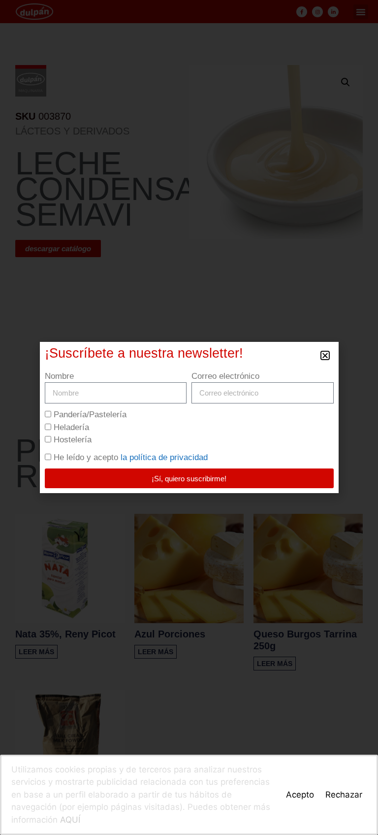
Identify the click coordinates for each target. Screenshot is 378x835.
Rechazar (343, 795)
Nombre (59, 376)
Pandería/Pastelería (90, 414)
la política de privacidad (164, 457)
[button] (325, 355)
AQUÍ (70, 820)
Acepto (300, 795)
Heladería (71, 427)
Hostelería (73, 439)
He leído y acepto (131, 457)
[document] (189, 417)
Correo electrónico (225, 376)
